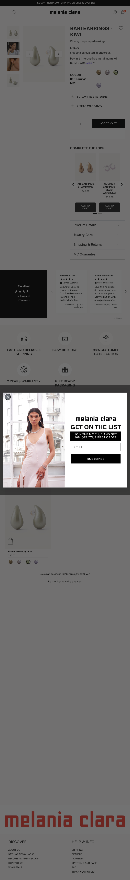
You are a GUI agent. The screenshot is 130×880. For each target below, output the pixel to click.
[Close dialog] (8, 397)
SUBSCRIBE (95, 459)
